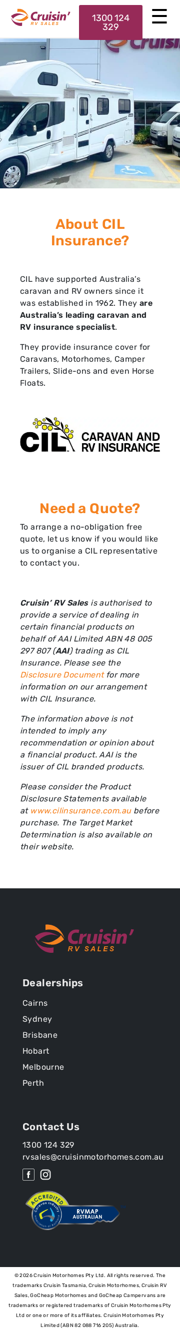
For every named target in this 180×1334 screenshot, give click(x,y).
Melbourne (43, 1067)
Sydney (37, 1019)
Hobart (35, 1051)
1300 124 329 (111, 22)
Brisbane (40, 1035)
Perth (33, 1083)
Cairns (35, 1003)
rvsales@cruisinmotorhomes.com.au (93, 1157)
